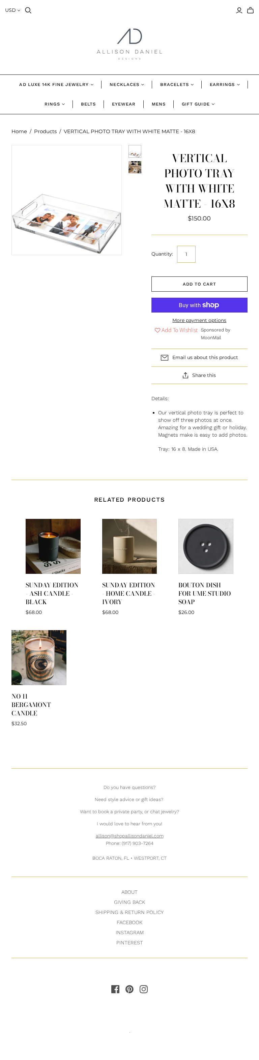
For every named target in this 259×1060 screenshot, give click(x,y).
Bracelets (174, 84)
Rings (52, 104)
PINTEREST (129, 943)
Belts (88, 104)
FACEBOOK (129, 922)
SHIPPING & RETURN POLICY (129, 912)
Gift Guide (195, 104)
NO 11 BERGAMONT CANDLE (31, 705)
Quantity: (162, 254)
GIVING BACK (129, 902)
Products (45, 131)
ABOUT (129, 892)
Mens (159, 104)
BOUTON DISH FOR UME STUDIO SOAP (204, 594)
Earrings (222, 84)
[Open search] (28, 10)
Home (19, 131)
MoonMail (211, 337)
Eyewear (124, 104)
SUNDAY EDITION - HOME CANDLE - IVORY (128, 594)
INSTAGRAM (130, 933)
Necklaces (124, 84)
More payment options (199, 320)
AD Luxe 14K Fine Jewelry (54, 84)
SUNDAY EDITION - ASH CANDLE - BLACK (52, 594)
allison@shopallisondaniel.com (130, 835)
